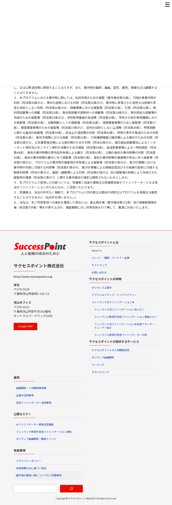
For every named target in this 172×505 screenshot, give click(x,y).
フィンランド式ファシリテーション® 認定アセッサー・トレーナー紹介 (125, 326)
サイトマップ (99, 265)
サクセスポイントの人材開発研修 (110, 350)
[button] (25, 326)
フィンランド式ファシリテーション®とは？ (119, 309)
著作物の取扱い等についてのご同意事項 (38, 475)
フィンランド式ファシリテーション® (113, 302)
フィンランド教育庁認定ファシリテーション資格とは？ (125, 316)
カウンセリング (100, 372)
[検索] (71, 488)
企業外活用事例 (25, 395)
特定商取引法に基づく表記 (31, 468)
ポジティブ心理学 (102, 287)
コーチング (98, 364)
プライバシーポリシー (28, 460)
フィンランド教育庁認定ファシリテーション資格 (44, 431)
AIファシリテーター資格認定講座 (35, 424)
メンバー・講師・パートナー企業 (110, 258)
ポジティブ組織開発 (103, 357)
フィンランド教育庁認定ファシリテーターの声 (120, 335)
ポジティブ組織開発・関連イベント (36, 439)
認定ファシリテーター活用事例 (33, 402)
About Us (97, 250)
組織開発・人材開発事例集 (31, 388)
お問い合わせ (99, 272)
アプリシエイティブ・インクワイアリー (114, 295)
